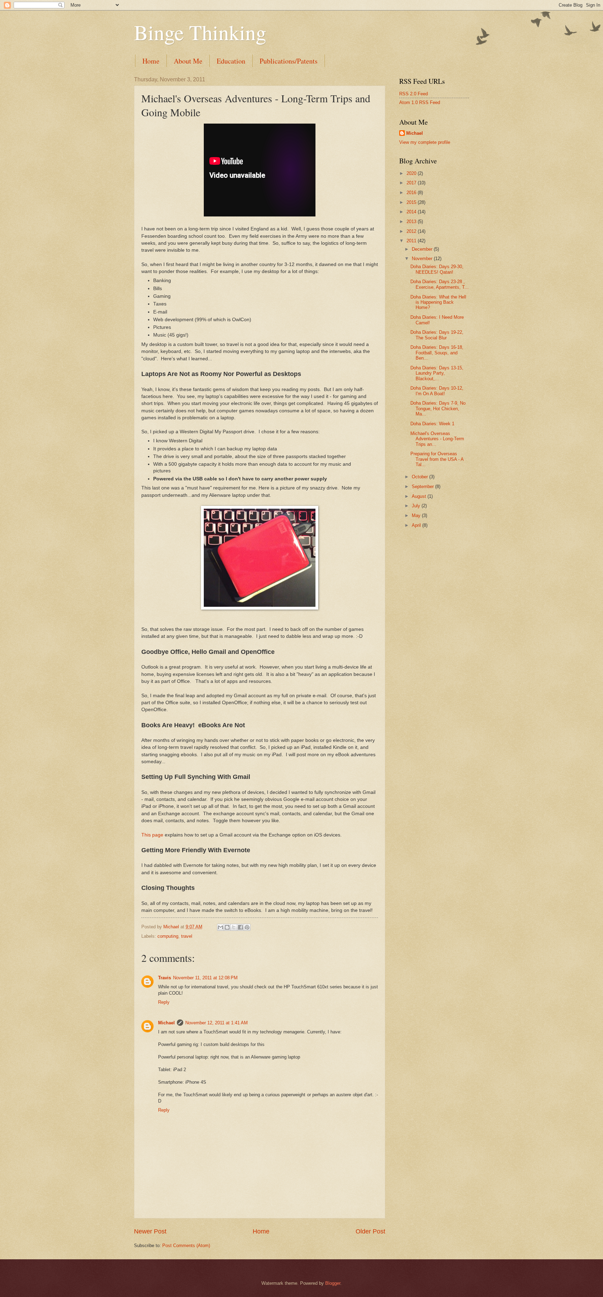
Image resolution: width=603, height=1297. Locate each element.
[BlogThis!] (227, 927)
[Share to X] (233, 927)
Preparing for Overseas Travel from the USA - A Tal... (436, 459)
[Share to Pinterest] (247, 927)
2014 (412, 211)
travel (186, 936)
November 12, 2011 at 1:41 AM (216, 1022)
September (423, 486)
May (417, 515)
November (423, 258)
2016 (412, 192)
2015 (412, 202)
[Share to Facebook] (240, 927)
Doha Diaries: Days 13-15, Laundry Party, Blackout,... (436, 373)
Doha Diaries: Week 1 (432, 423)
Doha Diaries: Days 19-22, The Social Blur (436, 335)
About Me (188, 61)
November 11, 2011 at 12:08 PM (205, 977)
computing (167, 936)
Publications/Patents (289, 61)
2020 (412, 173)
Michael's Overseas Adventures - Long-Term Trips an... (437, 439)
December (423, 249)
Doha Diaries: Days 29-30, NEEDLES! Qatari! (436, 269)
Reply (164, 1002)
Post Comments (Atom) (186, 1245)
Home (150, 61)
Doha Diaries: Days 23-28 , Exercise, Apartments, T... (439, 284)
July (417, 505)
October (420, 476)
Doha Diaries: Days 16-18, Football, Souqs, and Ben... (436, 353)
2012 (412, 231)
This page (152, 835)
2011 (412, 240)
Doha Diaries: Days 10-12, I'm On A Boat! (436, 390)
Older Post (370, 1231)
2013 (412, 221)
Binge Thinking (200, 32)
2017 (412, 182)
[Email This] (220, 927)
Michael (166, 1022)
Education (231, 61)
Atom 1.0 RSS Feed (419, 102)
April (417, 525)
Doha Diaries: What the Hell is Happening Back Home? (438, 302)
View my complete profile (424, 142)
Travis (164, 977)
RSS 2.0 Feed (413, 93)
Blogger (332, 1283)
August (419, 496)
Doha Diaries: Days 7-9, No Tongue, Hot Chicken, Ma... (438, 408)
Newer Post (150, 1231)
